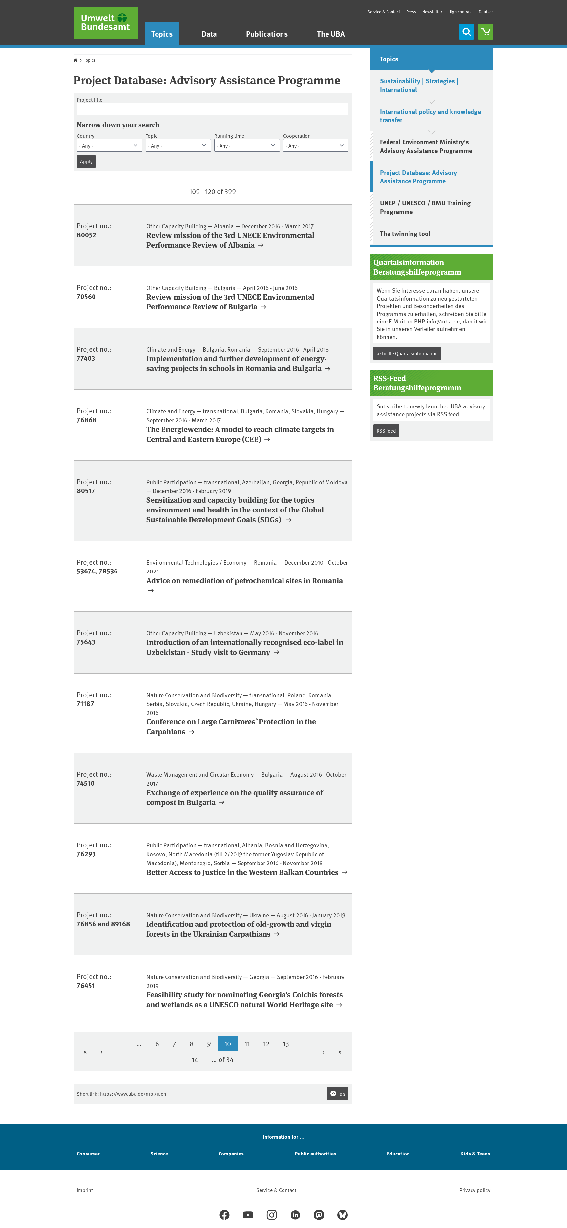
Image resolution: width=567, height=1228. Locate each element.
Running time (229, 135)
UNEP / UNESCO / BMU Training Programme (425, 207)
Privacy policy (474, 1189)
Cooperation (297, 135)
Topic (152, 135)
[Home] (106, 23)
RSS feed (386, 430)
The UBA (331, 33)
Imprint (85, 1189)
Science (159, 1153)
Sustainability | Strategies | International (419, 85)
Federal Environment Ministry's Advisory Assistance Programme (426, 146)
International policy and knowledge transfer (430, 115)
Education (398, 1153)
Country (85, 135)
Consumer (88, 1153)
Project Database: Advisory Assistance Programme (418, 176)
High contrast (460, 12)
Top (341, 1094)
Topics (162, 33)
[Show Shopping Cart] (486, 32)
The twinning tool (405, 233)
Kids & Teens (475, 1153)
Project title (89, 99)
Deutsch (486, 12)
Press (411, 12)
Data (209, 33)
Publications (267, 33)
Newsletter (432, 12)
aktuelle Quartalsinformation (407, 353)
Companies (231, 1153)
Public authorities (315, 1153)
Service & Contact (384, 12)
